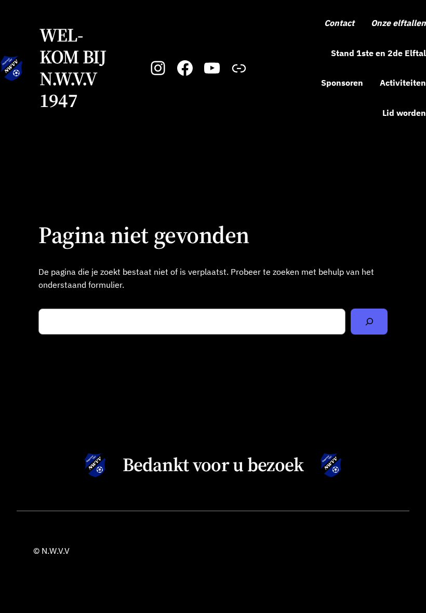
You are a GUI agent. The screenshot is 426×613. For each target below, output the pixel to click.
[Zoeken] (369, 321)
